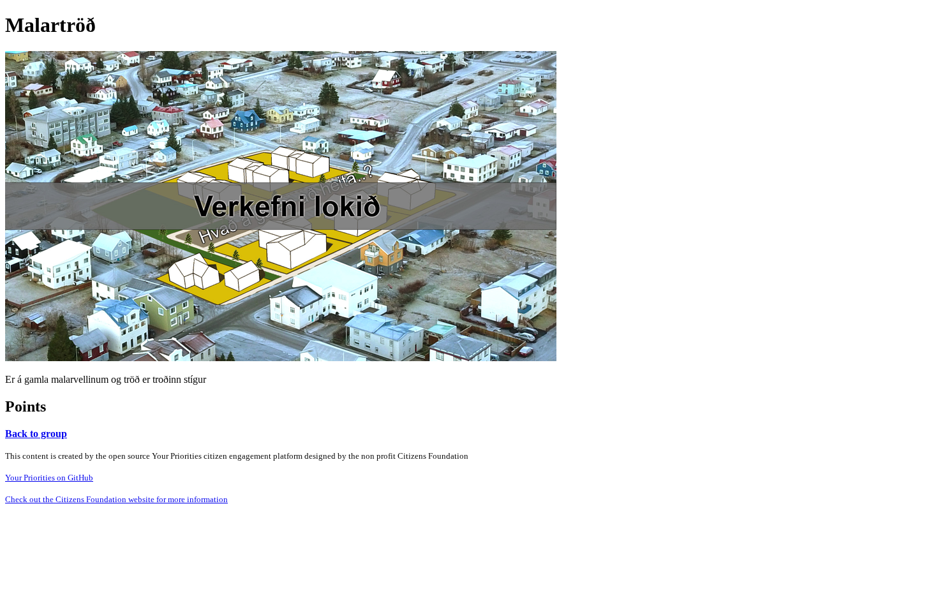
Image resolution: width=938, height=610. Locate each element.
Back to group (36, 433)
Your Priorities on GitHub (49, 477)
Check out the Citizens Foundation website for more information (116, 499)
